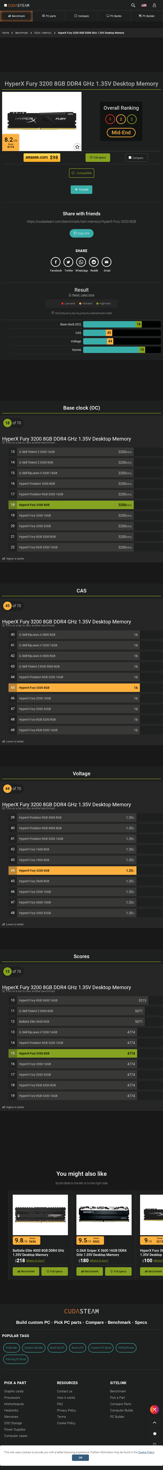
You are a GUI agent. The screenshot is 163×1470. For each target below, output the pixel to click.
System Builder (34, 1347)
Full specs (100, 157)
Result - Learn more (83, 295)
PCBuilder (11, 1347)
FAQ (60, 1404)
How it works (66, 1398)
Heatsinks (11, 1410)
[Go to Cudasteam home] (18, 5)
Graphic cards (14, 1391)
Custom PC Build (101, 1347)
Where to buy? (35, 1260)
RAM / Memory (43, 32)
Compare (83, 16)
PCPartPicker (126, 1347)
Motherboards (14, 1404)
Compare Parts (120, 1404)
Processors (12, 1398)
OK (80, 1457)
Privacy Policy (66, 1410)
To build (83, 189)
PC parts (51, 16)
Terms (61, 1417)
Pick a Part (117, 1398)
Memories (11, 1417)
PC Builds (115, 16)
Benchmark (18, 16)
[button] (133, 5)
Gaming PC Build (16, 1359)
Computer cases (15, 1436)
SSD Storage (13, 1423)
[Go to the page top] (154, 1422)
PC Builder (149, 16)
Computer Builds (121, 1410)
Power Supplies (14, 1429)
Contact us (64, 1391)
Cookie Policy (66, 1423)
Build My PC (57, 1347)
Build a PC (78, 1347)
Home (5, 32)
